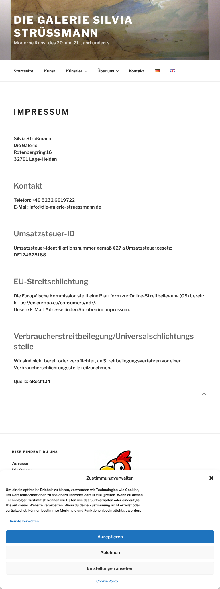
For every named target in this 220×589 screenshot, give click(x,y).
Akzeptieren (110, 536)
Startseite (23, 70)
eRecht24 (39, 381)
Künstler (74, 70)
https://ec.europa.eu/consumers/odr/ (54, 302)
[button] (211, 478)
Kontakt (136, 70)
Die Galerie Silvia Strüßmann (73, 26)
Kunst (49, 70)
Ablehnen (110, 552)
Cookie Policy (107, 581)
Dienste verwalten (24, 521)
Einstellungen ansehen (110, 568)
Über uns (105, 70)
